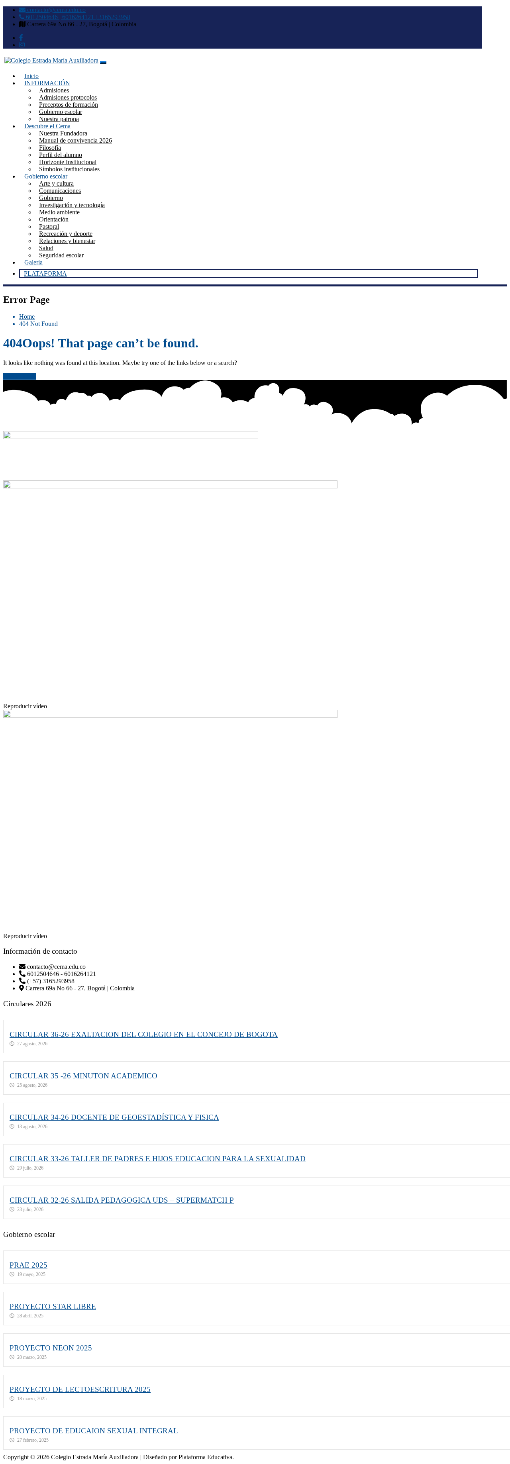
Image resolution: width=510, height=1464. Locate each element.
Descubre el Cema (47, 126)
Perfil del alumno (60, 154)
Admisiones (54, 90)
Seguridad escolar (61, 255)
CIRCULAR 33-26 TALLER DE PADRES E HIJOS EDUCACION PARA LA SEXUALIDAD (158, 1158)
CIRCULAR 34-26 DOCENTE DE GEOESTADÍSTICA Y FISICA (114, 1117)
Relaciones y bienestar (67, 240)
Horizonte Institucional (67, 162)
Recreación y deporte (65, 233)
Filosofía (50, 147)
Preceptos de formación (68, 104)
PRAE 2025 (28, 1265)
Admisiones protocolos (68, 97)
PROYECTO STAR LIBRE (53, 1306)
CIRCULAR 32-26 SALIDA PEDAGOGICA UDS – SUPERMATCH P (122, 1200)
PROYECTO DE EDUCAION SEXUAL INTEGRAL (94, 1431)
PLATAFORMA (45, 273)
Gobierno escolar (60, 111)
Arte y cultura (56, 183)
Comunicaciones (60, 190)
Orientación (54, 219)
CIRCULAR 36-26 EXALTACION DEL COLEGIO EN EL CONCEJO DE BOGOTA (144, 1034)
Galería (33, 262)
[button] (255, 706)
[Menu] (103, 62)
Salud (46, 248)
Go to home (21, 376)
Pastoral (49, 226)
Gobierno (51, 197)
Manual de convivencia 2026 (75, 140)
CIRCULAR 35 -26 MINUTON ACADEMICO (83, 1076)
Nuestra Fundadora (63, 133)
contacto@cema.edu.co (56, 9)
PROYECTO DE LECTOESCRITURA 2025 (80, 1389)
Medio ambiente (59, 212)
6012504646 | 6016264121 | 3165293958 (77, 17)
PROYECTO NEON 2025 (51, 1348)
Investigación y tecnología (72, 205)
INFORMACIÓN (47, 83)
